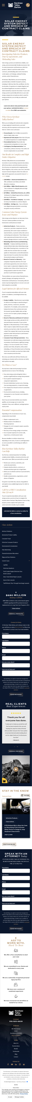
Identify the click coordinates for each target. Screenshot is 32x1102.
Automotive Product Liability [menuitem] (9, 535)
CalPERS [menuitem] (5, 565)
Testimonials (16, 1051)
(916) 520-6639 (19, 627)
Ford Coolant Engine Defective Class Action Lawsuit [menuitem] (12, 572)
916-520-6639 (16, 1021)
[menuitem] (16, 1085)
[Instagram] (20, 1064)
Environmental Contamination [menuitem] (9, 546)
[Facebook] (8, 1064)
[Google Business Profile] (24, 1064)
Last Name (5, 640)
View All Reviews (16, 751)
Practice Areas (16, 1046)
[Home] (15, 5)
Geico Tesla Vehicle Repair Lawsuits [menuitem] (12, 577)
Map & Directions (16, 1035)
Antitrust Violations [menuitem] (7, 531)
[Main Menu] (3, 5)
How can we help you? (8, 669)
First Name (5, 633)
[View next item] (17, 746)
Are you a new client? (8, 662)
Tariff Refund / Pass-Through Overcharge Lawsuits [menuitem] (16, 583)
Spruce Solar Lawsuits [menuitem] (9, 580)
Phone (4, 647)
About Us (16, 1043)
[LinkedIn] (16, 1064)
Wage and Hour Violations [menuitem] (8, 557)
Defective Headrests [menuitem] (8, 568)
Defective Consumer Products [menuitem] (10, 542)
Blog (16, 1054)
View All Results (16, 614)
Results (16, 1048)
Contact (16, 1057)
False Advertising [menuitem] (6, 550)
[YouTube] (12, 1064)
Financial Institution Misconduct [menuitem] (10, 553)
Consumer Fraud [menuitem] (6, 538)
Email (3, 655)
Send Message (16, 694)
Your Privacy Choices (21, 1081)
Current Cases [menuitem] (5, 561)
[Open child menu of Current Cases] (29, 561)
